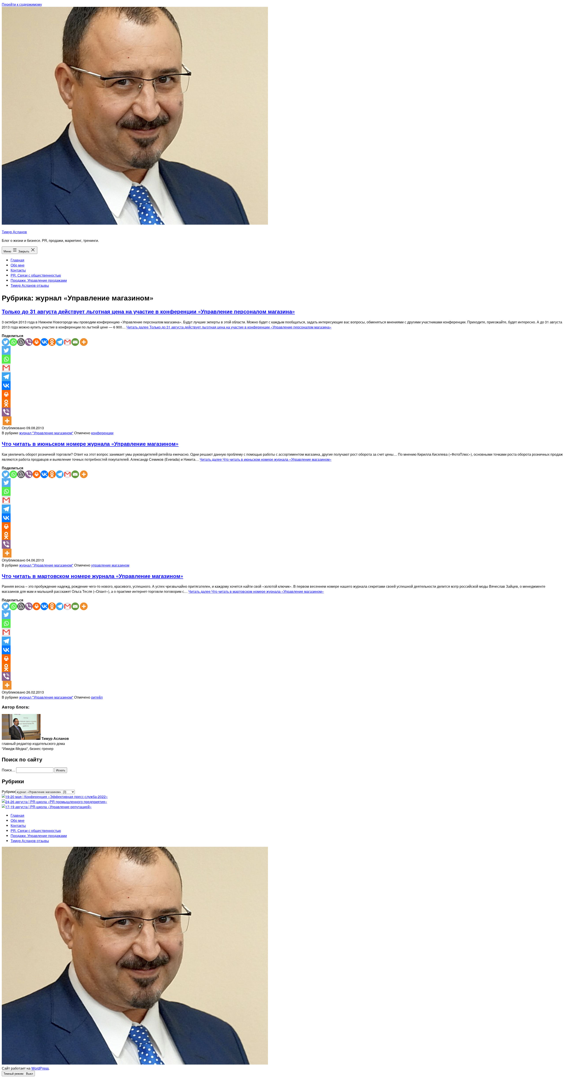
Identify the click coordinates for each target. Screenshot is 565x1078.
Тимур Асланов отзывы (30, 285)
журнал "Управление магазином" (46, 432)
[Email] (75, 342)
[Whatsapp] (13, 342)
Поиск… (8, 769)
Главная (17, 260)
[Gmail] (67, 342)
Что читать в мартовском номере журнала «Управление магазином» (92, 576)
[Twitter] (5, 342)
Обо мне (17, 265)
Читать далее (228, 327)
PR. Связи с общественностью (36, 275)
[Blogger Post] (21, 342)
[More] (84, 342)
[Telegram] (60, 342)
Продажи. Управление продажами (39, 280)
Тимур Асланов (14, 231)
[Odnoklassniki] (52, 342)
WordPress (40, 1068)
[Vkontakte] (44, 342)
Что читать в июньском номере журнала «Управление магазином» (90, 443)
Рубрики (8, 791)
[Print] (36, 342)
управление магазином (110, 565)
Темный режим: (14, 1073)
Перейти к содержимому (22, 4)
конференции (102, 432)
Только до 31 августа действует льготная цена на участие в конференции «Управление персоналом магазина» (148, 311)
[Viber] (29, 342)
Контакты (18, 270)
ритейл (97, 697)
